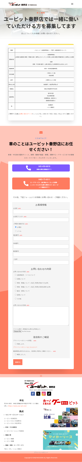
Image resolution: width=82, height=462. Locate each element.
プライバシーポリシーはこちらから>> (25, 347)
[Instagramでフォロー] (44, 394)
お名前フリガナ (20, 216)
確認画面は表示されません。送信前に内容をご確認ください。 (34, 352)
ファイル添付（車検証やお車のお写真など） (27, 329)
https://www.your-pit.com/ (17, 406)
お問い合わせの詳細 (21, 305)
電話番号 (18, 235)
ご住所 (15, 259)
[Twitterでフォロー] (38, 394)
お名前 (17, 208)
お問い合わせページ (26, 114)
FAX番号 (15, 243)
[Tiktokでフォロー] (49, 394)
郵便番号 (16, 251)
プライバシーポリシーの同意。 (25, 344)
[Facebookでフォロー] (33, 394)
